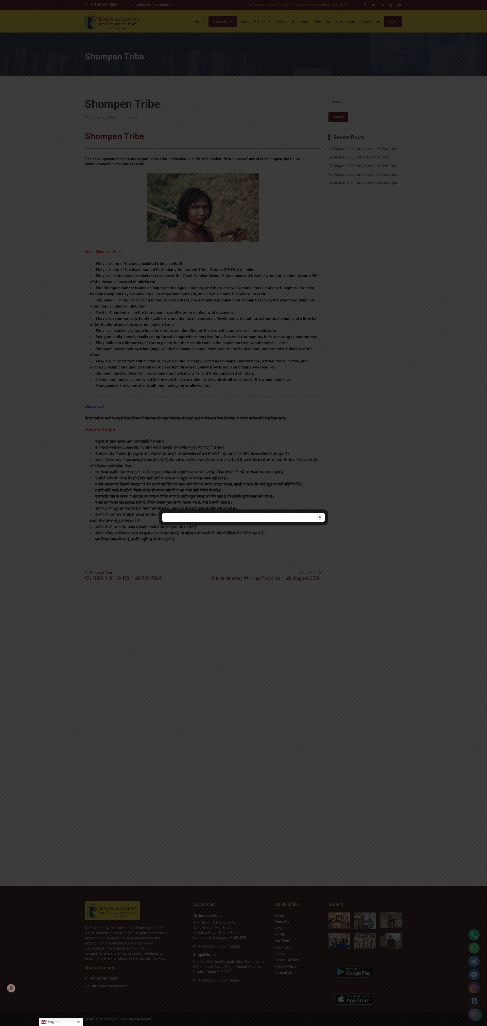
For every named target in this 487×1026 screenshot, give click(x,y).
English (54, 1021)
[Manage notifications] (11, 988)
